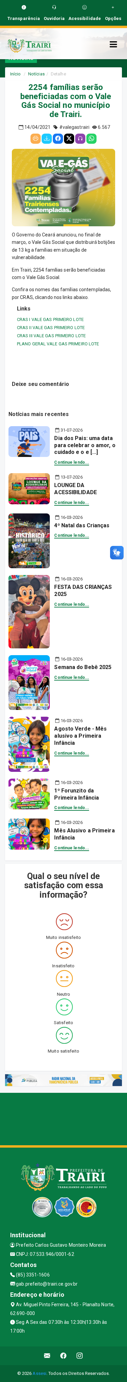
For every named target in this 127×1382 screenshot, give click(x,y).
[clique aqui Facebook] (63, 1356)
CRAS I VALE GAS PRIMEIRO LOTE (50, 319)
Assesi (39, 1373)
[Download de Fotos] (47, 139)
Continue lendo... (71, 462)
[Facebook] (58, 139)
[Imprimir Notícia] (35, 139)
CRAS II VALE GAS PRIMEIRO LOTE (51, 327)
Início (15, 73)
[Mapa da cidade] (63, 1118)
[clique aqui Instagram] (80, 1356)
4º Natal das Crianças (81, 525)
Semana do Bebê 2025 (82, 667)
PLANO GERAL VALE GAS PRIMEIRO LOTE (58, 343)
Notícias (36, 73)
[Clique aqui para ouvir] (80, 139)
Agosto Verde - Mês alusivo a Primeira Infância (80, 735)
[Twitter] (69, 139)
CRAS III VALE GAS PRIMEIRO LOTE (51, 335)
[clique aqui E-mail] (47, 1356)
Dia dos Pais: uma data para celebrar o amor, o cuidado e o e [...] (84, 445)
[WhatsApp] (91, 139)
